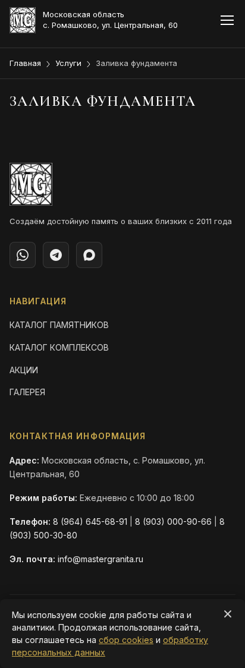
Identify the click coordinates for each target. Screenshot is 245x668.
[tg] (56, 255)
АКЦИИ (24, 370)
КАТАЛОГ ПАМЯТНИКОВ (59, 325)
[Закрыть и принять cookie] (227, 614)
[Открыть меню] (227, 20)
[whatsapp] (23, 255)
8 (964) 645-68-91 (90, 521)
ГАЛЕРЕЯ (27, 392)
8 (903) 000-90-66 (173, 521)
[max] (89, 255)
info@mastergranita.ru (100, 559)
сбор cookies (126, 640)
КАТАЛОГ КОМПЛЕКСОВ (59, 347)
